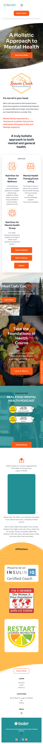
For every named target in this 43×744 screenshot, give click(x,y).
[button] (21, 5)
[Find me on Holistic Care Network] (5, 558)
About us (21, 688)
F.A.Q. (22, 685)
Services (21, 683)
